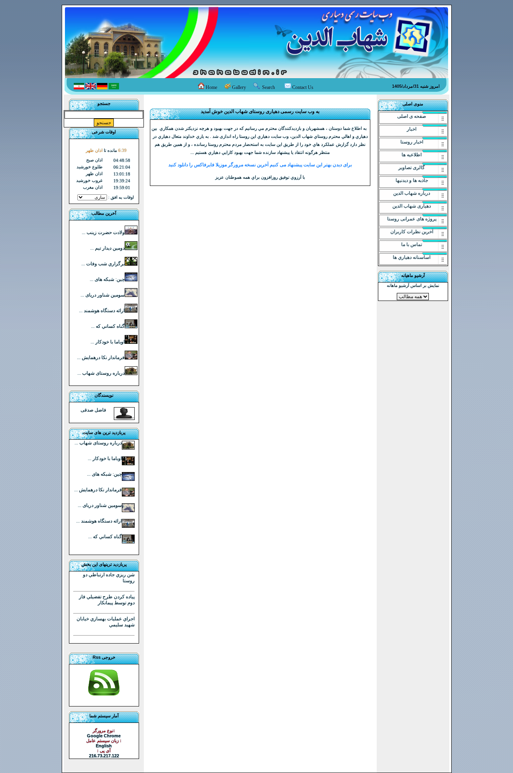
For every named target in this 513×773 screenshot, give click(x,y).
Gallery (240, 87)
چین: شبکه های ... (107, 279)
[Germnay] (102, 88)
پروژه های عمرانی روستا (411, 219)
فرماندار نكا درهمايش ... (101, 357)
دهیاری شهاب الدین (411, 206)
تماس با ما (411, 244)
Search (268, 87)
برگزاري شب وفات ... (103, 263)
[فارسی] (79, 88)
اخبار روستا (411, 142)
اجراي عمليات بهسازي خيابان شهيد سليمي (106, 622)
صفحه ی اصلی (411, 116)
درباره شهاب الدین (411, 193)
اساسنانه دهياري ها (411, 257)
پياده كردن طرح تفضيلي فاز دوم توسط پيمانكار (107, 599)
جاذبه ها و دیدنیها (412, 180)
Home (212, 87)
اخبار (411, 129)
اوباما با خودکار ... (108, 342)
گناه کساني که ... (108, 326)
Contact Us (302, 87)
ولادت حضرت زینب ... (103, 232)
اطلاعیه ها (412, 154)
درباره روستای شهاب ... (101, 373)
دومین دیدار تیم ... (107, 248)
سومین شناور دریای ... (103, 295)
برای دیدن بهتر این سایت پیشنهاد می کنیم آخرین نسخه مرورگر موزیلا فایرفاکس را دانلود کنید (260, 165)
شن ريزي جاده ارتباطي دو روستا (109, 577)
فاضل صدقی (93, 410)
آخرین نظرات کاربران (411, 231)
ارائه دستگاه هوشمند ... (102, 310)
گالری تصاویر (411, 167)
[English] (90, 88)
